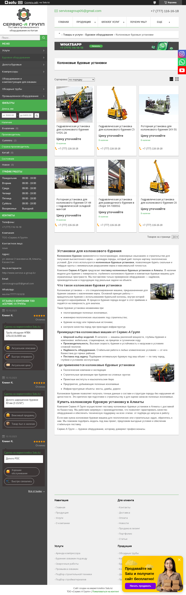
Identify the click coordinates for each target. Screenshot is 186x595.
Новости (124, 523)
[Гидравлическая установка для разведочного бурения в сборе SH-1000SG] (116, 178)
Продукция (83, 21)
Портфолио (125, 533)
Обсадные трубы (12, 89)
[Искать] (43, 37)
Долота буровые (12, 64)
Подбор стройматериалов (71, 579)
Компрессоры (10, 71)
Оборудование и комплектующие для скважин (19, 80)
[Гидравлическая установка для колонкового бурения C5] (116, 104)
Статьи (123, 538)
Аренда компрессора (68, 553)
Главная (63, 21)
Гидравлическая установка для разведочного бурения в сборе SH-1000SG (116, 203)
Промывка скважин (67, 569)
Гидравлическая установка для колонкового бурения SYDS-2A (73, 129)
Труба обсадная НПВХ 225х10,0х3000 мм (18, 334)
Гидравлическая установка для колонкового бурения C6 (159, 201)
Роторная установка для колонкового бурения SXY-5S (159, 128)
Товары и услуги (73, 34)
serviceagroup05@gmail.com (18, 283)
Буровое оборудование (16, 57)
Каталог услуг (111, 21)
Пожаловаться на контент (105, 591)
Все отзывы (35, 491)
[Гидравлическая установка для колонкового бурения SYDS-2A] (74, 104)
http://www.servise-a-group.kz (19, 272)
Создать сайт (32, 2)
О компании (63, 523)
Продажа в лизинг (129, 528)
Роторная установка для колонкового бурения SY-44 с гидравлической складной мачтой (73, 204)
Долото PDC (13, 458)
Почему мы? (138, 21)
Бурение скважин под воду (71, 558)
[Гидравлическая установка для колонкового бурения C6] (159, 178)
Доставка (124, 512)
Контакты (124, 507)
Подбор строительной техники (74, 574)
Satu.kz (109, 588)
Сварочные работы (67, 563)
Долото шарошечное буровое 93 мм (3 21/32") (22, 401)
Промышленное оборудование (20, 96)
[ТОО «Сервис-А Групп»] (24, 17)
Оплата (123, 517)
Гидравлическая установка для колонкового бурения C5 (117, 128)
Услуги (6, 50)
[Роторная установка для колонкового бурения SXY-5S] (159, 104)
